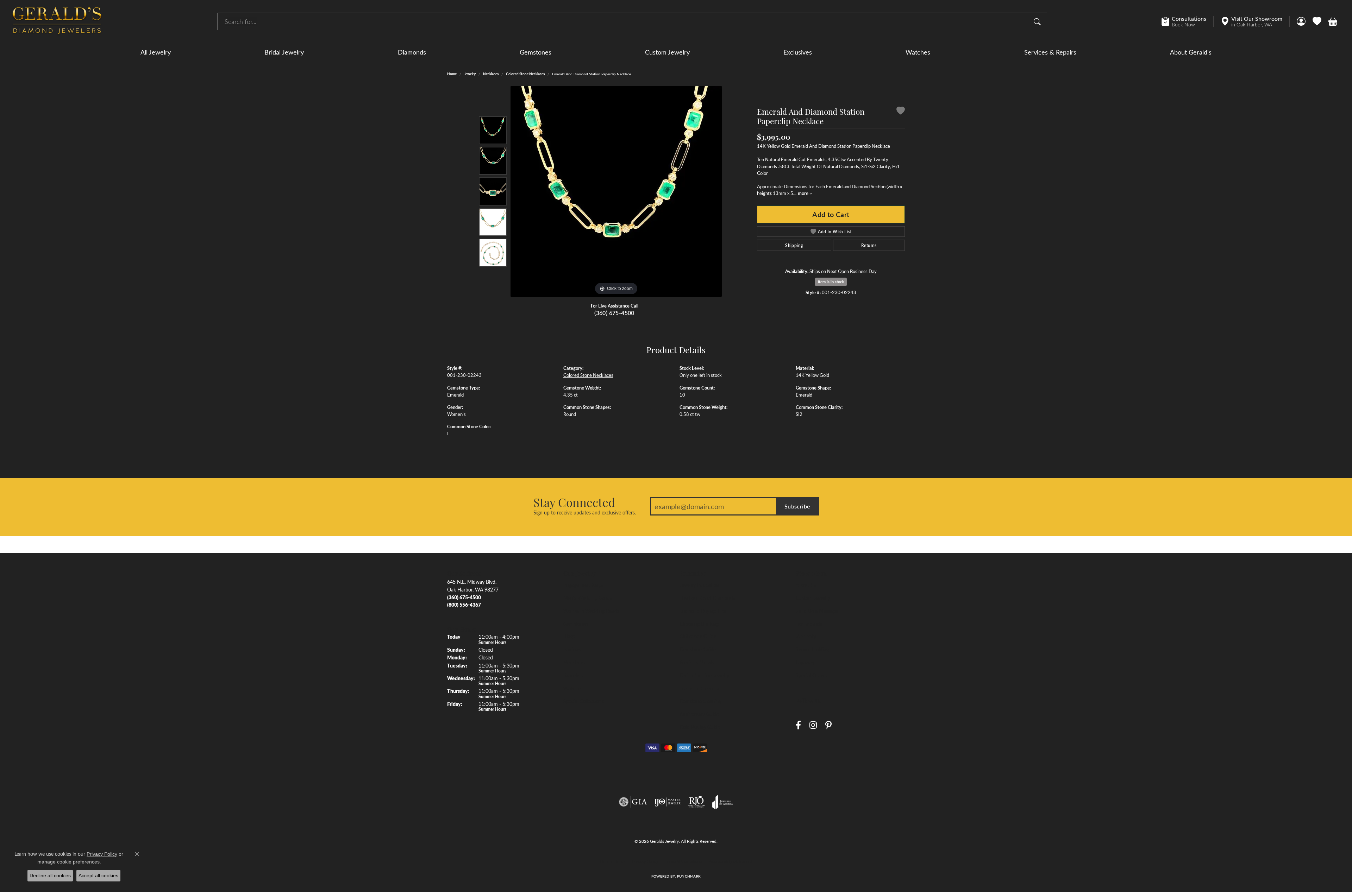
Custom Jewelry (667, 52)
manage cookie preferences (68, 862)
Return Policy (612, 861)
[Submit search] (1038, 21)
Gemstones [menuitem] (575, 623)
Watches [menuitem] (572, 688)
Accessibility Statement (730, 861)
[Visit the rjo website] (696, 802)
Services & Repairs (1050, 52)
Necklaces (491, 73)
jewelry (470, 73)
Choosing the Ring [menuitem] (699, 623)
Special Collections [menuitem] (583, 700)
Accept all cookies (98, 875)
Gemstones (535, 52)
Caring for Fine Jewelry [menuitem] (704, 675)
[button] (1301, 21)
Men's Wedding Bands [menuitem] (587, 597)
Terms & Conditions (683, 861)
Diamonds (412, 52)
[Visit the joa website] (722, 802)
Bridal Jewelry (284, 52)
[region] (616, 191)
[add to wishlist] (900, 111)
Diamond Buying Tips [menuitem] (703, 610)
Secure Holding (812, 649)
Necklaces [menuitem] (574, 662)
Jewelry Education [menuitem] (699, 584)
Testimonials (809, 623)
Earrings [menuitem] (572, 649)
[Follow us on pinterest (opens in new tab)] (828, 725)
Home (452, 73)
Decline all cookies (50, 875)
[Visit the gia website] (633, 802)
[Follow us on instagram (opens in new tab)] (813, 725)
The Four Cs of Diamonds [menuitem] (707, 597)
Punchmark (689, 876)
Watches (918, 52)
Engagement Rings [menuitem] (583, 584)
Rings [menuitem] (569, 636)
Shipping (794, 245)
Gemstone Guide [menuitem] (698, 649)
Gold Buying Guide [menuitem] (700, 726)
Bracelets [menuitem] (573, 675)
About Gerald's (1191, 52)
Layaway (805, 662)
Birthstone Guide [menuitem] (698, 636)
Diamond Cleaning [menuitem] (699, 688)
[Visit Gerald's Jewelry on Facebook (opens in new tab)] (798, 725)
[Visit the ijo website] (667, 802)
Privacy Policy (645, 861)
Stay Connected (574, 502)
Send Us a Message (817, 610)
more (803, 193)
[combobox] (624, 21)
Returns (869, 245)
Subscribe (797, 506)
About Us (806, 584)
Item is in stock (831, 281)
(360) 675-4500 (614, 312)
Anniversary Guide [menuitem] (699, 713)
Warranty (806, 636)
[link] (1187, 21)
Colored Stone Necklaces (525, 73)
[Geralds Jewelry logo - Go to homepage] (57, 21)
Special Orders (811, 675)
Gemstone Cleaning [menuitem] (700, 700)
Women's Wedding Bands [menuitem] (591, 610)
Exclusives (797, 52)
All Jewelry (155, 52)
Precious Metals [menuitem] (697, 662)
